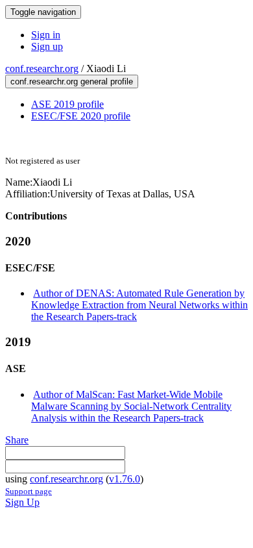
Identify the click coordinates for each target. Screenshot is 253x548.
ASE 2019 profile (67, 104)
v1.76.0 (124, 478)
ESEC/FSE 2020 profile (80, 115)
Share (17, 439)
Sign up (47, 46)
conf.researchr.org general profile (71, 81)
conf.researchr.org (41, 68)
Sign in (45, 34)
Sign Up (22, 502)
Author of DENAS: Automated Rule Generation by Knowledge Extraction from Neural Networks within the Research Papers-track (139, 305)
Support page (28, 491)
